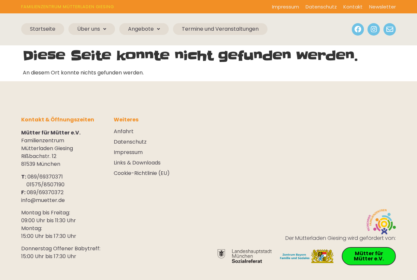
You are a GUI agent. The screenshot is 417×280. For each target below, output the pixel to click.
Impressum (285, 6)
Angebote (141, 29)
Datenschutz (321, 6)
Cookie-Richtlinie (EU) (142, 173)
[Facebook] (358, 29)
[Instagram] (373, 29)
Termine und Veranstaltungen (220, 29)
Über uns (88, 29)
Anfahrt (124, 131)
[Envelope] (389, 29)
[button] (91, 29)
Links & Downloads (137, 162)
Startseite (42, 29)
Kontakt (353, 6)
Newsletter (382, 6)
